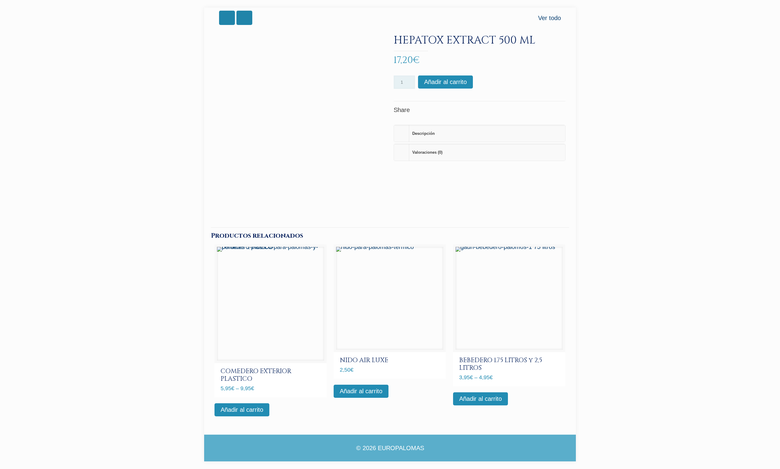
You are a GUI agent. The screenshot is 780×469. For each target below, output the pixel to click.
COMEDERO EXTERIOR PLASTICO (256, 375)
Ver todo (549, 18)
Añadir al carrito (445, 82)
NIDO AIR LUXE (364, 360)
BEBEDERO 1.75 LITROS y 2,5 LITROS (500, 364)
